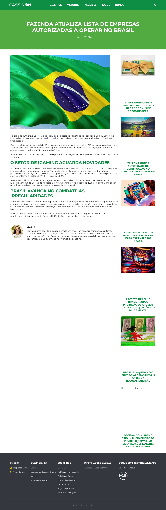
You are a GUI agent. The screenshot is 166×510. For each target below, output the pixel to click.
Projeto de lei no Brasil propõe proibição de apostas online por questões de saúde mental (138, 305)
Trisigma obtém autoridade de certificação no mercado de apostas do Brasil (138, 169)
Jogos (106, 5)
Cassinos (55, 5)
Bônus (119, 5)
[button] (155, 5)
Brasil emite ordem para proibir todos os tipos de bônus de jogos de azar (138, 107)
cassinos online (50, 138)
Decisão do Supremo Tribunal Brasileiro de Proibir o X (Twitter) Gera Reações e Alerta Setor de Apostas (138, 441)
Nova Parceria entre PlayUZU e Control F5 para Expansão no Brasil (138, 236)
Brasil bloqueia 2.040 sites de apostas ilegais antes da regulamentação (138, 376)
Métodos (73, 5)
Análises (90, 5)
